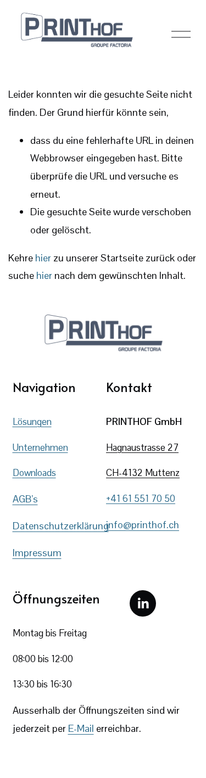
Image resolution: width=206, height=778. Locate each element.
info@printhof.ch (142, 524)
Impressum (37, 552)
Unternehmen (40, 447)
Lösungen (32, 422)
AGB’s (25, 498)
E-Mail (81, 728)
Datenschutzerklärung (61, 525)
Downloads (34, 473)
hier (43, 257)
